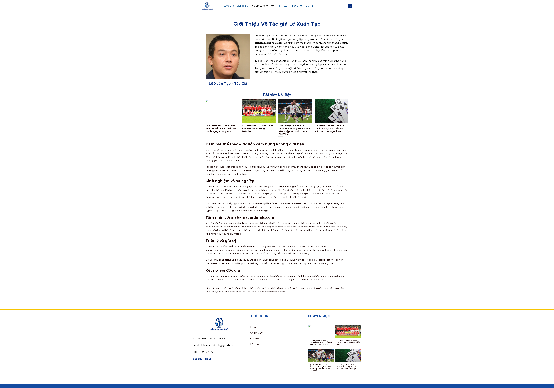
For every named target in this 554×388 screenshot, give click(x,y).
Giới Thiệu (242, 6)
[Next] (348, 120)
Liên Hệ (310, 6)
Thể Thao (281, 6)
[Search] (350, 6)
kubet (207, 359)
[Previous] (206, 120)
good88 (197, 359)
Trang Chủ (227, 6)
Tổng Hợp (297, 6)
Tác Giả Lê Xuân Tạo (262, 6)
